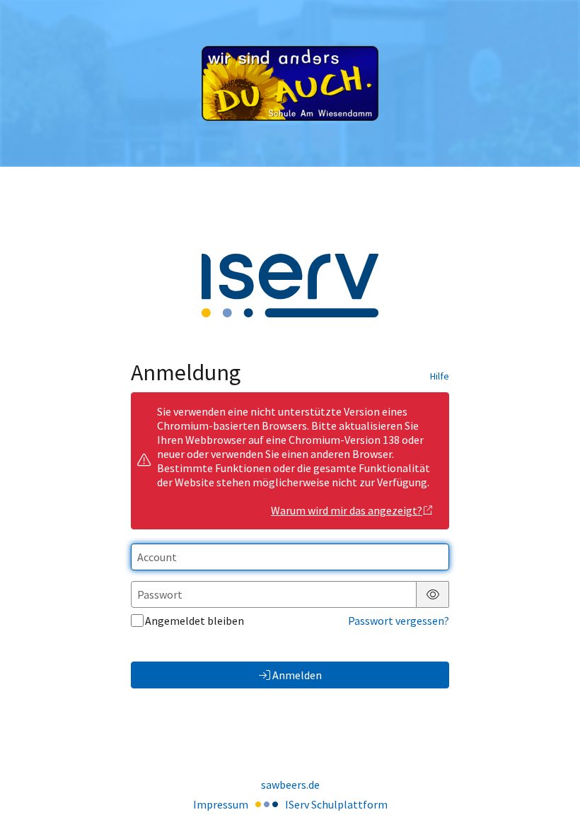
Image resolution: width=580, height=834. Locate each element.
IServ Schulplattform (336, 804)
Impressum (220, 804)
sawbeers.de (290, 784)
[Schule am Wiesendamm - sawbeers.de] (290, 83)
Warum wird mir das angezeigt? (346, 510)
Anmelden (297, 675)
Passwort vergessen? (398, 620)
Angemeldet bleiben (194, 620)
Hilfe (439, 376)
